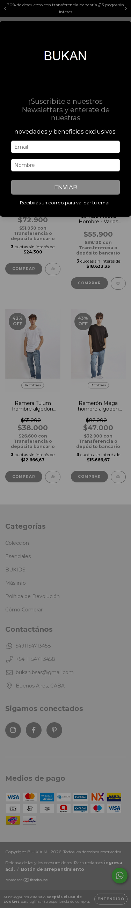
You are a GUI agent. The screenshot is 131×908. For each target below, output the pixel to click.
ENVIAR (65, 187)
